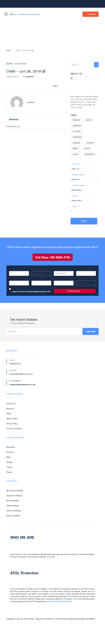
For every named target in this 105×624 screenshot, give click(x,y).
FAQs (8, 413)
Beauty (89, 120)
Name (14, 279)
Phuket (9, 472)
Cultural (76, 131)
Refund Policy (12, 418)
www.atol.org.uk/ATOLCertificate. (60, 601)
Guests (75, 196)
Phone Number (40, 279)
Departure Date (78, 174)
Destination (16, 269)
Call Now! (91, 14)
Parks (75, 148)
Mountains (77, 137)
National (90, 143)
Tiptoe (87, 148)
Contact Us (10, 403)
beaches (76, 120)
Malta (8, 457)
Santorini (10, 452)
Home (8, 50)
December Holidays (14, 495)
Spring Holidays (12, 500)
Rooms (75, 206)
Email (59, 279)
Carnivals (77, 125)
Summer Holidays (13, 510)
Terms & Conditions (14, 428)
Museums (76, 143)
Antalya (9, 462)
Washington (89, 154)
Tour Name (77, 164)
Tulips (75, 154)
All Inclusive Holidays (14, 490)
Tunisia (9, 467)
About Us (10, 408)
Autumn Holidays (13, 515)
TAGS (73, 115)
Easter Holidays (12, 505)
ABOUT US (76, 73)
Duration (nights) (85, 269)
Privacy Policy (12, 423)
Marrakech (10, 447)
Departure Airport (79, 185)
